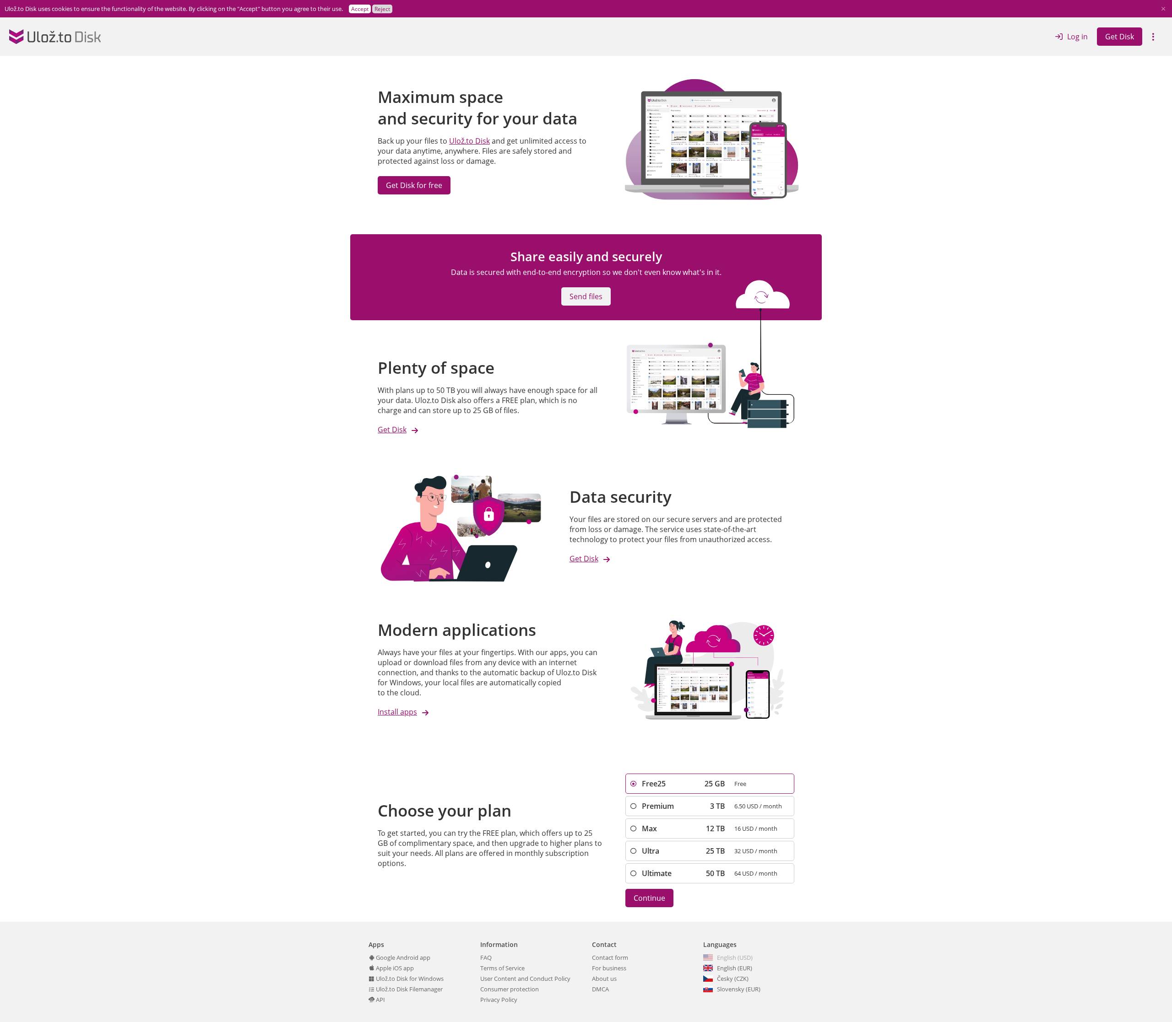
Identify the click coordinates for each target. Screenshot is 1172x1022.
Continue (649, 898)
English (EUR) (734, 968)
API (379, 999)
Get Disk (1119, 37)
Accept (360, 9)
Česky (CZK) (733, 978)
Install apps (397, 712)
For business (609, 968)
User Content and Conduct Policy (525, 978)
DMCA (600, 989)
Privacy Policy (498, 999)
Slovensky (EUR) (738, 989)
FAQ (486, 957)
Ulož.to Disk (469, 141)
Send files (586, 296)
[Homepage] (55, 36)
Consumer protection (509, 989)
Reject (382, 9)
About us (604, 978)
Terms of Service (502, 968)
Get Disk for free (414, 185)
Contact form (610, 957)
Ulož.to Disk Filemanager (408, 989)
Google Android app (402, 957)
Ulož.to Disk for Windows (409, 978)
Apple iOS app (394, 968)
